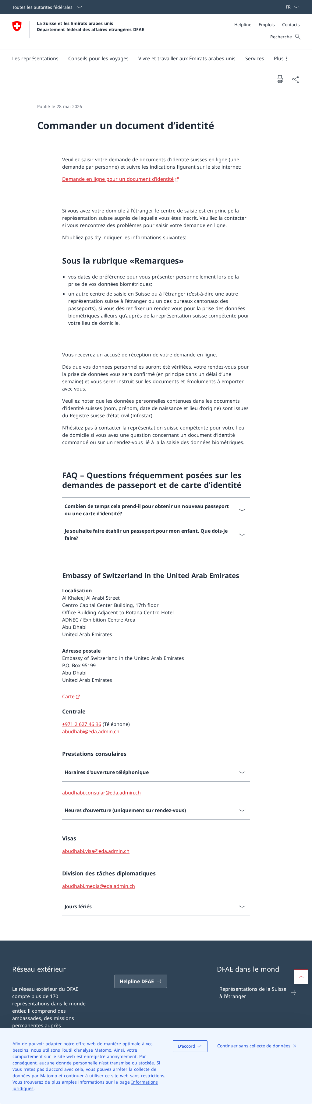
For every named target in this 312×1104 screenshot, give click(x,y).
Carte (68, 696)
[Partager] (295, 79)
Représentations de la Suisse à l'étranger (252, 993)
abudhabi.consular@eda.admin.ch (101, 792)
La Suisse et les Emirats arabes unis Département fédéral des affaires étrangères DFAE (90, 26)
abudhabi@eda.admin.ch (90, 731)
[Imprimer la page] (280, 79)
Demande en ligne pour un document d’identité (118, 179)
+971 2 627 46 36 (81, 724)
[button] (35, 58)
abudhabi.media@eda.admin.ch (98, 886)
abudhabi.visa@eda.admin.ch (95, 851)
